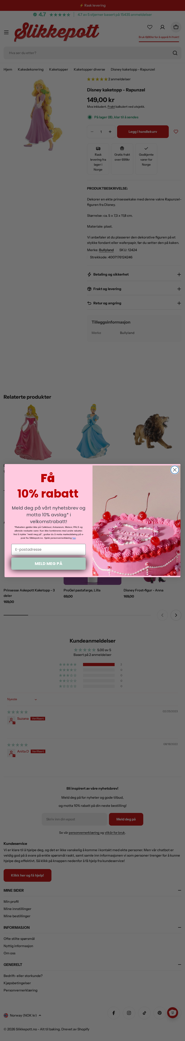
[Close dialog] (175, 470)
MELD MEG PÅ (48, 563)
